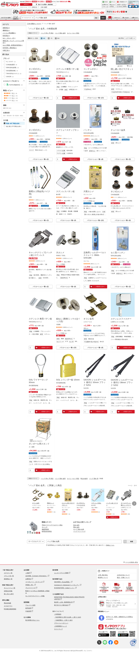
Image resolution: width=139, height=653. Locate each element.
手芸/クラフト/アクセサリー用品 (52, 525)
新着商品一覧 (8, 579)
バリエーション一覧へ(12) (95, 220)
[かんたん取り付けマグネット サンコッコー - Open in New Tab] (68, 495)
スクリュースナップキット (67, 131)
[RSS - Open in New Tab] (116, 644)
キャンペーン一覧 (9, 588)
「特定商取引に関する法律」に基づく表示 (67, 617)
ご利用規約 (57, 614)
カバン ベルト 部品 (73, 33)
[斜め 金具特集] (33, 533)
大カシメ (60, 252)
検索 (103, 18)
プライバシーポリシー (61, 623)
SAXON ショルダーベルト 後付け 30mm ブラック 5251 (95, 382)
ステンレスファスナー (121, 319)
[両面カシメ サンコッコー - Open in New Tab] (53, 495)
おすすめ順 (129, 38)
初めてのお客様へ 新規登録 (45, 4)
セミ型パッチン (118, 252)
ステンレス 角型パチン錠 (40, 319)
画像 (44, 38)
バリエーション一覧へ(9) (123, 159)
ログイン (26, 4)
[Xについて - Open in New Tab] (99, 644)
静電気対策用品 (47, 531)
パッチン (88, 130)
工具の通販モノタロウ (34, 23)
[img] (10, 4)
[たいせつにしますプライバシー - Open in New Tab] (133, 642)
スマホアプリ (8, 606)
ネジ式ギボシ (35, 69)
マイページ (23, 7)
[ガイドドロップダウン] (122, 5)
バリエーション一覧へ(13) (95, 98)
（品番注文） (15, 18)
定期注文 (34, 7)
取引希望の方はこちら (32, 620)
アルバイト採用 (30, 605)
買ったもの (126, 17)
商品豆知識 (7, 603)
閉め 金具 (76, 527)
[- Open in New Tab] (104, 587)
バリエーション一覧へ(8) (95, 159)
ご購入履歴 (43, 7)
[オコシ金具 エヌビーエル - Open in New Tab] (38, 495)
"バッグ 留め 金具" (49, 23)
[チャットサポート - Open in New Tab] (112, 4)
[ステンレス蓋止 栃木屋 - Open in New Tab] (97, 495)
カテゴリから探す (6, 17)
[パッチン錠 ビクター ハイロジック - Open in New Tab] (112, 495)
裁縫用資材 (45, 529)
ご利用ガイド (105, 571)
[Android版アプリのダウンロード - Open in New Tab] (127, 634)
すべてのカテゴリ (26, 17)
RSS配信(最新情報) (10, 609)
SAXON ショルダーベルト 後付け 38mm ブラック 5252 (122, 382)
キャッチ (44, 527)
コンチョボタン (91, 69)
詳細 (96, 17)
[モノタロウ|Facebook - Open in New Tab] (110, 644)
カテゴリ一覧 (8, 573)
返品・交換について (123, 577)
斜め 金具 (76, 525)
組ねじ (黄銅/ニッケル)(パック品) (68, 320)
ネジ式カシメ (117, 191)
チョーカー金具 (118, 130)
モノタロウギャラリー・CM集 (35, 596)
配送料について (103, 577)
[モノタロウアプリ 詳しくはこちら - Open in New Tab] (117, 626)
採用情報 (26, 602)
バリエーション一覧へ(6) (123, 220)
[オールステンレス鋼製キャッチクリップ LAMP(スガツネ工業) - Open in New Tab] (127, 495)
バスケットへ (73, 98)
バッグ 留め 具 (93, 478)
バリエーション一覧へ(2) (41, 98)
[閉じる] (87, 37)
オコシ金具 (89, 319)
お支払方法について (123, 575)
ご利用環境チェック (60, 626)
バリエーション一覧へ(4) (68, 220)
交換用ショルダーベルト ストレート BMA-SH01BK (95, 255)
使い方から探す (9, 594)
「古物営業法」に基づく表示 (63, 620)
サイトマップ (58, 629)
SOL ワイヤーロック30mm (38, 381)
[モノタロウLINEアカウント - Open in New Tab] (105, 644)
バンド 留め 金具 (60, 33)
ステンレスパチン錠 (65, 191)
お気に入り (135, 17)
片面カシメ (89, 191)
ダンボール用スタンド (39, 444)
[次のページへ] (134, 503)
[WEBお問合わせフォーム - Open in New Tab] (105, 4)
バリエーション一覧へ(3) (41, 220)
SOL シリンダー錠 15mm (68, 380)
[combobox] (64, 18)
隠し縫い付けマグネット (122, 69)
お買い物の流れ (103, 575)
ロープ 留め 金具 (78, 529)
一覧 (51, 38)
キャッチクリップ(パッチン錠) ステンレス (40, 253)
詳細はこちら (110, 545)
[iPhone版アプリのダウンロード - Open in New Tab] (107, 634)
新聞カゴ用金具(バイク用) (39, 192)
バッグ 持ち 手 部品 (47, 33)
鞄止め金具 (84, 478)
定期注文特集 (8, 591)
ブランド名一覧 (9, 576)
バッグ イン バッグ (79, 531)
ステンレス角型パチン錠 (67, 69)
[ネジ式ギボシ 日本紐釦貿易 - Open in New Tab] (83, 495)
